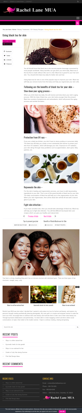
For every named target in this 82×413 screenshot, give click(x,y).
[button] (78, 287)
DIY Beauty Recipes (37, 29)
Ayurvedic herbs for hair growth (43, 305)
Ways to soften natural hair (15, 305)
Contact (29, 1)
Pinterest (9, 64)
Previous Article (33, 216)
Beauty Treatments (23, 29)
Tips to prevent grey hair (30, 221)
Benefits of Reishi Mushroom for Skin (55, 221)
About (5, 1)
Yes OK (62, 411)
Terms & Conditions (17, 1)
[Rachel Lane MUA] (30, 10)
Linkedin (8, 60)
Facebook (8, 51)
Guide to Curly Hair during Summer (16, 352)
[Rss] (78, 1)
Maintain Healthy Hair (20, 225)
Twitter (8, 55)
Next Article (47, 216)
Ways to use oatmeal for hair (71, 305)
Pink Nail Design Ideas (13, 356)
